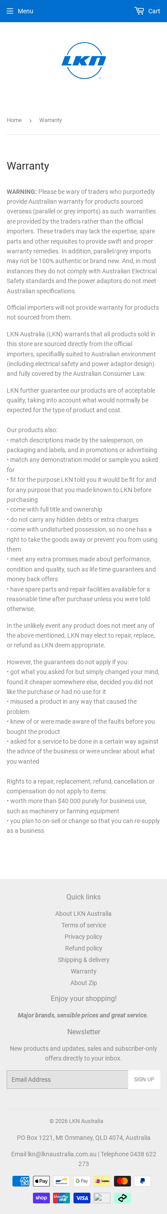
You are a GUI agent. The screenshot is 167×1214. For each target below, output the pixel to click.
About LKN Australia (83, 913)
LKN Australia (86, 1121)
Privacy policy (83, 936)
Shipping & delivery (84, 959)
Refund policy (83, 948)
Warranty (84, 971)
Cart (153, 11)
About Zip (83, 982)
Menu (25, 11)
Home (14, 120)
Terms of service (83, 925)
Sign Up (144, 1079)
